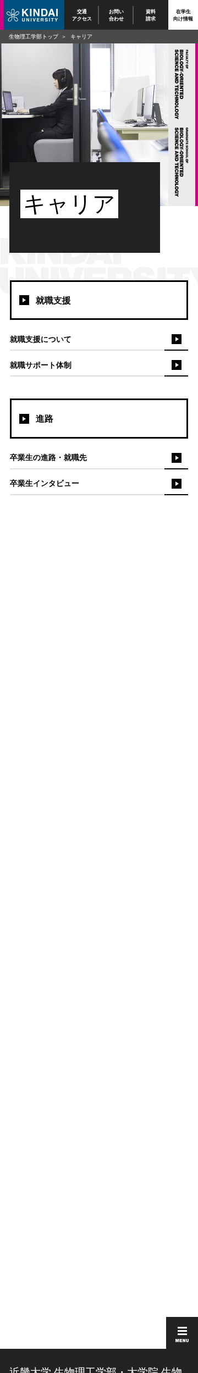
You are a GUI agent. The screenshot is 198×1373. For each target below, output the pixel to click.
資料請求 (151, 14)
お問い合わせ (116, 14)
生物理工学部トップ (33, 36)
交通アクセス (82, 14)
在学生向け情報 (183, 14)
